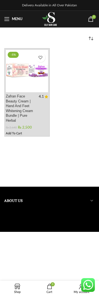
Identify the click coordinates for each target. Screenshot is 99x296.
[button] (14, 134)
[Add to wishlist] (40, 57)
